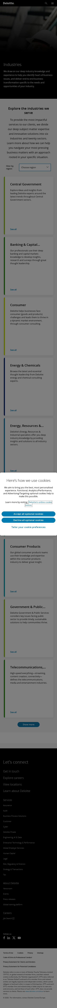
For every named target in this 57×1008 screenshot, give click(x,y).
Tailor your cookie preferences (29, 527)
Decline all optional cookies (28, 520)
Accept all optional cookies (28, 513)
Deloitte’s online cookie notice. (38, 504)
